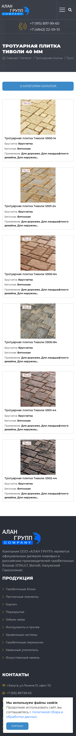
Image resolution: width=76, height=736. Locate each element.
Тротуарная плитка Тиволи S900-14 (30, 138)
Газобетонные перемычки (24, 642)
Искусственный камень (23, 657)
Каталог (26, 58)
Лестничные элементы (22, 597)
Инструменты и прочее (23, 627)
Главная (12, 58)
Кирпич (11, 604)
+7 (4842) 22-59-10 (45, 29)
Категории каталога (39, 86)
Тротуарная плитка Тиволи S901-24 (30, 206)
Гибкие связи (15, 619)
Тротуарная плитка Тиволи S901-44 (30, 410)
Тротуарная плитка (49, 58)
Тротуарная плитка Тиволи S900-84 (30, 342)
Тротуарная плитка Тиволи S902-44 (30, 478)
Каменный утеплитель (22, 650)
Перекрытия (15, 612)
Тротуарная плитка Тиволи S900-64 (30, 274)
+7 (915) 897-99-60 (44, 23)
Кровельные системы (21, 635)
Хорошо (17, 725)
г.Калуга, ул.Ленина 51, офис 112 (29, 685)
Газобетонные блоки (21, 589)
